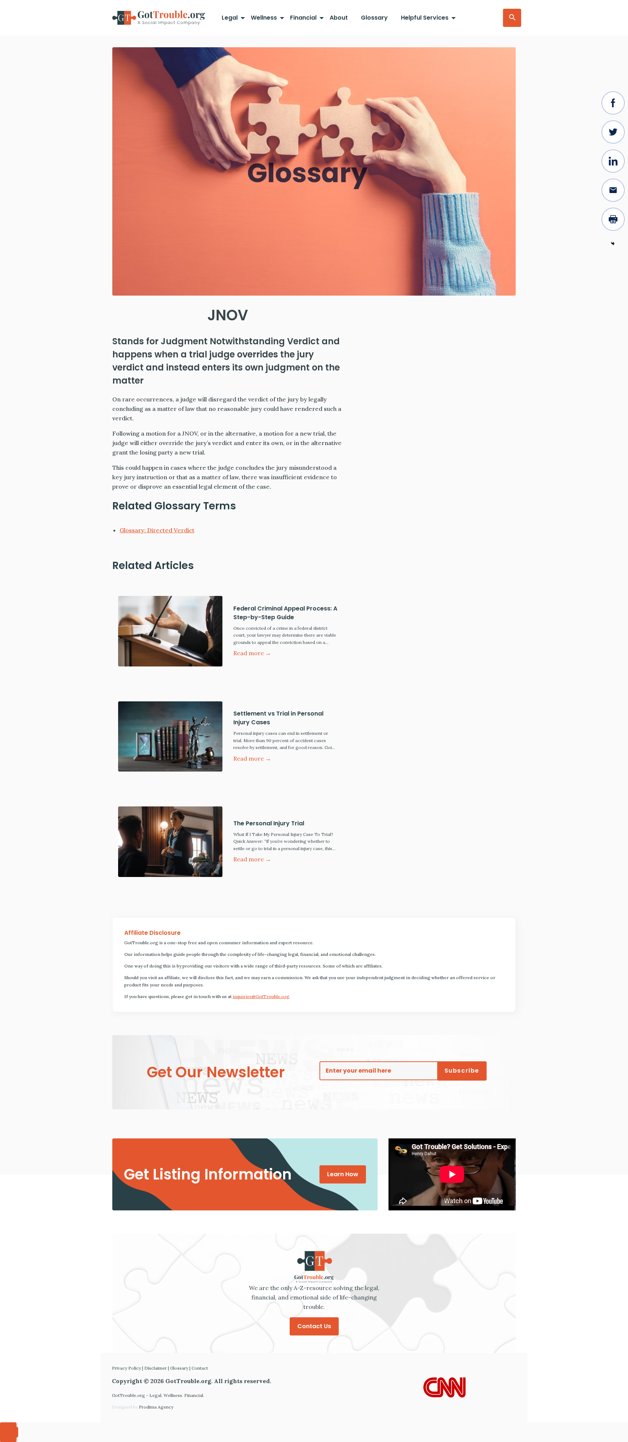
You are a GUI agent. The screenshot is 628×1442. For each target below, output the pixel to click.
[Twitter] (613, 132)
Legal (230, 17)
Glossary (374, 17)
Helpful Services (424, 17)
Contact (200, 1368)
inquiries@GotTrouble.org (261, 996)
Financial (303, 17)
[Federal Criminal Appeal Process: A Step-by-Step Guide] (170, 631)
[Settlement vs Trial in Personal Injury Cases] (170, 736)
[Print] (613, 219)
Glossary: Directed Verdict (157, 530)
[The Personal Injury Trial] (170, 841)
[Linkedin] (613, 161)
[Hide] (613, 244)
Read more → (252, 653)
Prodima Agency (156, 1407)
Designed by (142, 1407)
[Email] (613, 190)
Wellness (264, 17)
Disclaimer (155, 1368)
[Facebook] (613, 103)
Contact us (314, 1326)
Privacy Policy (126, 1368)
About (339, 17)
